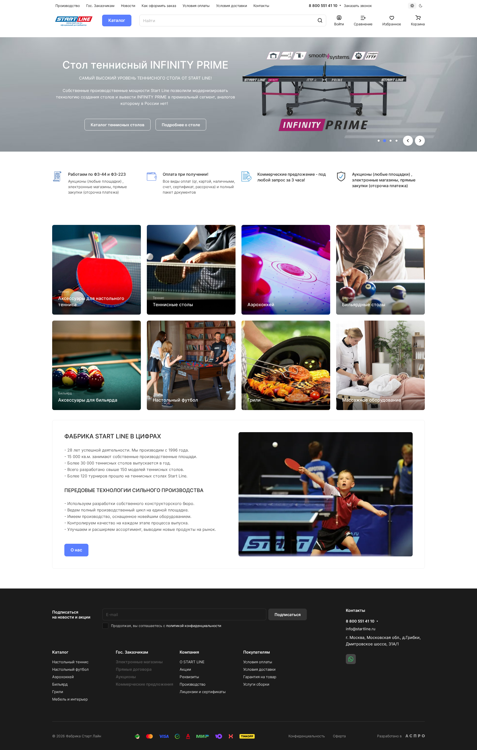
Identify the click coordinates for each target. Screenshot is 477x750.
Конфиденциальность (306, 736)
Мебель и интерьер (70, 699)
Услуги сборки (256, 684)
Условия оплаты (257, 662)
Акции (185, 669)
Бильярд (60, 684)
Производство (192, 684)
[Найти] (320, 20)
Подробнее (145, 121)
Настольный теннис (70, 662)
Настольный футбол (70, 669)
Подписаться (288, 614)
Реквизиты (189, 676)
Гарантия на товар (259, 676)
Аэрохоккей (63, 676)
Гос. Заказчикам (132, 652)
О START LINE (192, 662)
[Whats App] (351, 659)
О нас (76, 549)
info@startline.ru (360, 628)
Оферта (339, 736)
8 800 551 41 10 (323, 5)
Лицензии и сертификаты (203, 691)
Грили (57, 691)
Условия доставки (259, 669)
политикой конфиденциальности (193, 626)
